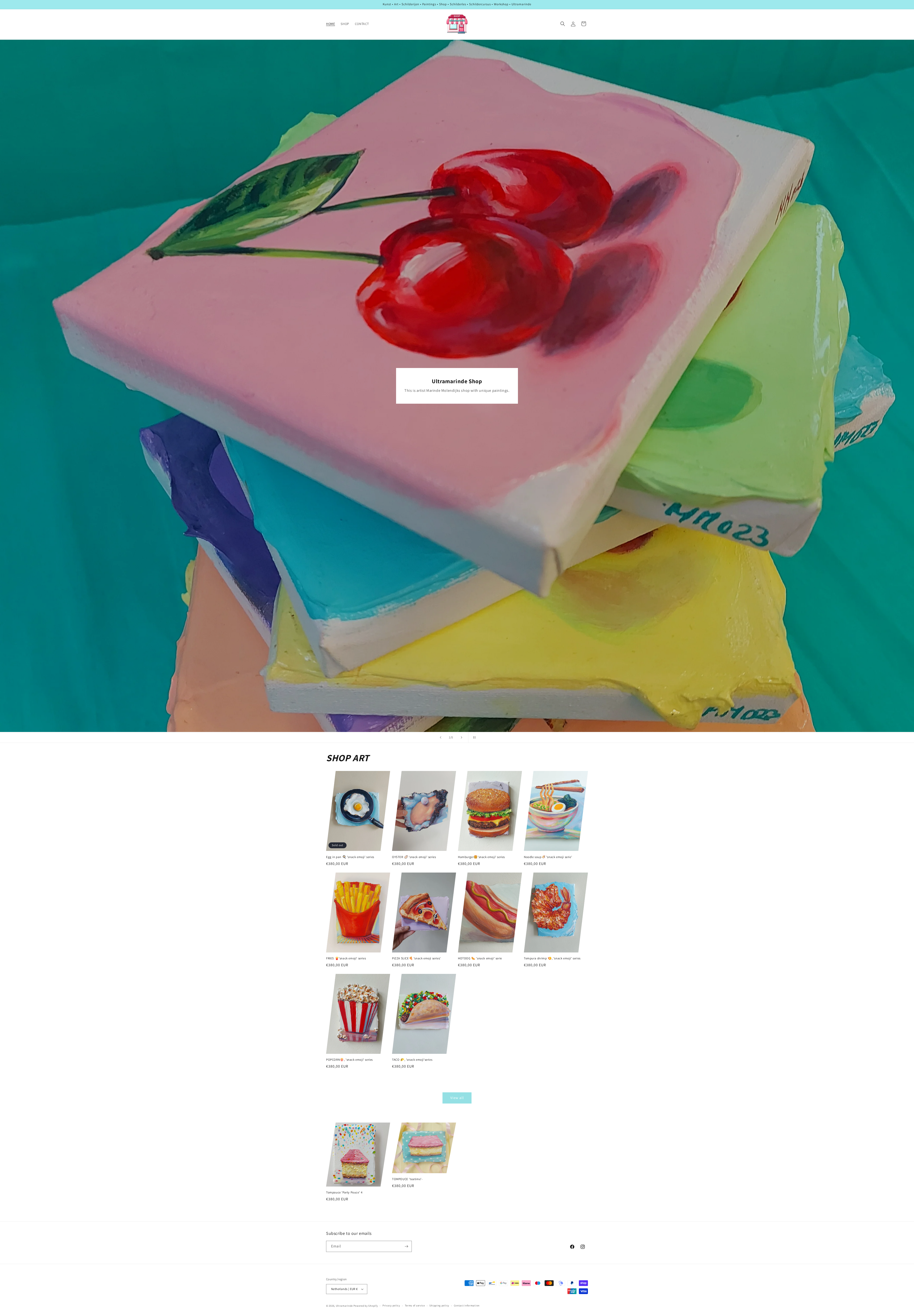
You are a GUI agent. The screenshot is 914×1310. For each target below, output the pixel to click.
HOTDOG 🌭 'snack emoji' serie (480, 958)
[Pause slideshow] (473, 737)
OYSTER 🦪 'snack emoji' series (414, 857)
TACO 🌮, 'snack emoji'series (412, 1060)
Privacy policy (391, 1305)
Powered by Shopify (365, 1305)
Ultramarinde (344, 1305)
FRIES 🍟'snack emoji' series (346, 958)
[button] (562, 24)
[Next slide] (461, 737)
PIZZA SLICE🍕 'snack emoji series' (416, 958)
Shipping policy (439, 1305)
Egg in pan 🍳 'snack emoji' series (350, 857)
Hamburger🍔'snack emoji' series (481, 857)
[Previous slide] (440, 737)
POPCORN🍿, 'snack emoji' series (349, 1060)
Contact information (467, 1305)
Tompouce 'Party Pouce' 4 (344, 1192)
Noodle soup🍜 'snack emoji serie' (548, 857)
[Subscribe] (406, 1246)
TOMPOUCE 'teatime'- (407, 1179)
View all (457, 1097)
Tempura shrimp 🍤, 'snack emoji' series (552, 958)
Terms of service (415, 1305)
